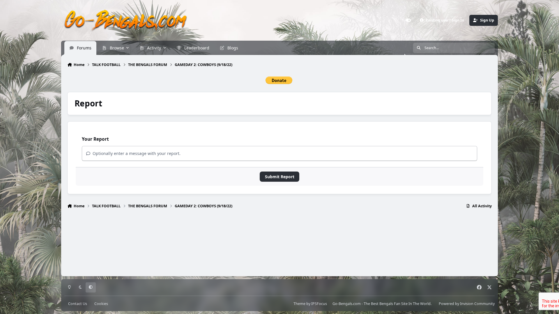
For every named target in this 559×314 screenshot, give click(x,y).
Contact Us (77, 303)
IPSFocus (319, 303)
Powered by (467, 303)
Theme (299, 303)
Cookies (101, 303)
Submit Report (279, 176)
